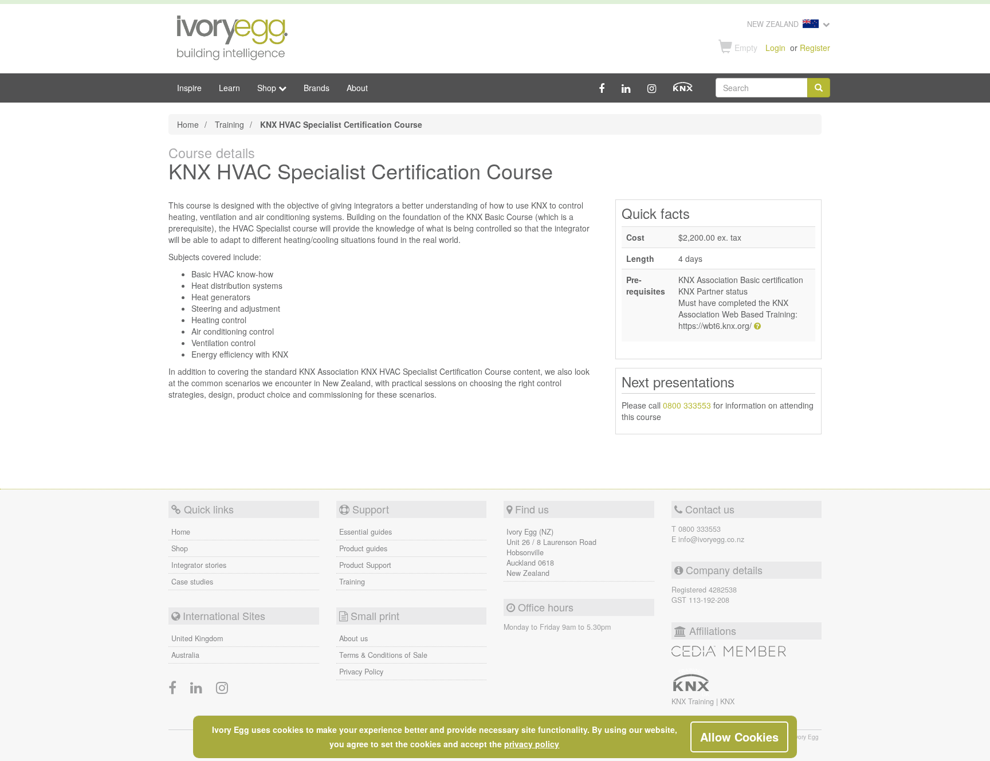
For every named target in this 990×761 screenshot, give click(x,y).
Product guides (363, 548)
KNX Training (693, 701)
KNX (727, 701)
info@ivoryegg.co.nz (711, 539)
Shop (179, 548)
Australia (185, 655)
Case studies (192, 581)
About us (353, 638)
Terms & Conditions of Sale (383, 655)
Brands (316, 87)
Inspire (189, 87)
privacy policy (531, 744)
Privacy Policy (361, 671)
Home (188, 124)
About (357, 87)
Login (775, 47)
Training (229, 124)
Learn (229, 87)
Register (815, 47)
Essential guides (365, 532)
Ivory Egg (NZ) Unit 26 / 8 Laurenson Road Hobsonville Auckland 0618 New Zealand (551, 552)
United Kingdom (197, 638)
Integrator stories (198, 565)
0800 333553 (687, 405)
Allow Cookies (739, 736)
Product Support (365, 565)
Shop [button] (267, 87)
